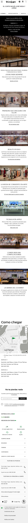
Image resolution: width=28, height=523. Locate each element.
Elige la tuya (14, 81)
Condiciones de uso (9, 511)
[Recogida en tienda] (8, 420)
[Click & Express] (8, 414)
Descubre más (14, 227)
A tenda (3, 13)
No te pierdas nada (14, 124)
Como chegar (14, 31)
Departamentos (13, 13)
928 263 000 (16, 29)
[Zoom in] (26, 327)
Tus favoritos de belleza (14, 159)
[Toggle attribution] (26, 352)
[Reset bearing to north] (26, 331)
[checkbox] (2, 404)
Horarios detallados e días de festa (14, 20)
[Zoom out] (26, 329)
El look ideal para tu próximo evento (14, 194)
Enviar (23, 398)
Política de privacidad (10, 515)
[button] (2, 1)
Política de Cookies (9, 519)
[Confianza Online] (24, 502)
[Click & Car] (5, 417)
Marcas (23, 13)
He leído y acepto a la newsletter (14, 404)
